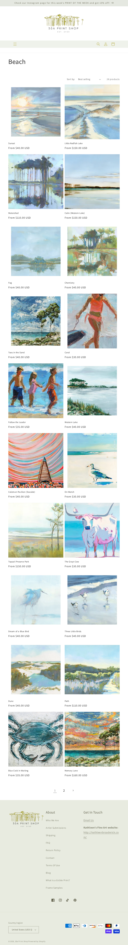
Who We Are (52, 820)
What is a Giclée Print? (58, 880)
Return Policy (53, 850)
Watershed (13, 213)
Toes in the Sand (16, 352)
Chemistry (69, 283)
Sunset (11, 143)
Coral (67, 352)
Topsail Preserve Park (18, 561)
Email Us (89, 820)
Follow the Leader (17, 422)
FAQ (48, 842)
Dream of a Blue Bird (18, 631)
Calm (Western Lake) (75, 213)
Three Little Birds (73, 631)
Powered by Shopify (37, 941)
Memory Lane (71, 770)
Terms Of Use (53, 865)
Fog (10, 283)
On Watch (69, 492)
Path (67, 701)
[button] (15, 44)
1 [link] (55, 790)
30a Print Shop (21, 941)
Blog (48, 872)
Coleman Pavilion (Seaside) (21, 492)
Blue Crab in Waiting (18, 770)
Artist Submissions (56, 827)
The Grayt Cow (72, 561)
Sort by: (71, 79)
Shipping (50, 835)
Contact (50, 857)
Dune (10, 701)
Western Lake (71, 422)
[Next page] (73, 790)
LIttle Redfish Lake (73, 143)
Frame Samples (54, 887)
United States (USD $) (22, 929)
